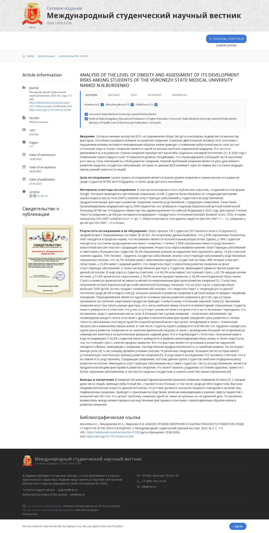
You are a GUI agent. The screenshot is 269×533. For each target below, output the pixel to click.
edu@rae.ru (77, 494)
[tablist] (163, 95)
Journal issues (46, 56)
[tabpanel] (163, 114)
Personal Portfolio (228, 39)
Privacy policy (30, 514)
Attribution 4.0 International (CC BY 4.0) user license (91, 506)
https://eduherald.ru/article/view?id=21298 (113, 432)
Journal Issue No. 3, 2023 (73, 56)
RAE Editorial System (87, 510)
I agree (238, 526)
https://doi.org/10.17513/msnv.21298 (50, 110)
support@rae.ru (68, 490)
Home (30, 56)
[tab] (91, 95)
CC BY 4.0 (42, 196)
